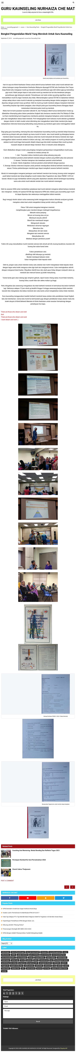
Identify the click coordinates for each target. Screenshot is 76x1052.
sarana (66, 965)
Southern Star (15, 968)
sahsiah (59, 965)
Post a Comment (7, 881)
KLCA (22, 960)
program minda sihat (16, 965)
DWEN (13, 955)
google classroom (23, 955)
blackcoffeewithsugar (18, 952)
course (26, 38)
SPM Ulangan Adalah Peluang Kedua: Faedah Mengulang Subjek (22, 933)
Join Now (38, 20)
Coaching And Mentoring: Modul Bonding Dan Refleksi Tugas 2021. (36, 850)
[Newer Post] (66, 887)
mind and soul (44, 960)
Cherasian (44, 952)
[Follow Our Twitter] (63, 898)
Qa (54, 965)
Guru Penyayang (21, 957)
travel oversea (31, 968)
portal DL (63, 963)
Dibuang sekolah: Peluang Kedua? (13, 925)
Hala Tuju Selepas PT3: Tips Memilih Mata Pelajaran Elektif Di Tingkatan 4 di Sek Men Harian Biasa (33, 917)
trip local (39, 968)
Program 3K (5, 965)
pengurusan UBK (32, 963)
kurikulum (29, 960)
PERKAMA (56, 963)
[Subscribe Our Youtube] (28, 898)
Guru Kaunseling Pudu (34, 38)
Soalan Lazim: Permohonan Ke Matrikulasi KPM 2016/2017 (21, 912)
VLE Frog (46, 968)
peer (51, 960)
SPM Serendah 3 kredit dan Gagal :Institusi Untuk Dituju (20, 908)
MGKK (36, 960)
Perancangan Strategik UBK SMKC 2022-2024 (17, 929)
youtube (4, 971)
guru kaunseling (45, 955)
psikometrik (39, 965)
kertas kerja (15, 960)
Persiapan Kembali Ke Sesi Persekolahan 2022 (29, 860)
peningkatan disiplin (45, 963)
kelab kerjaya (5, 960)
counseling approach (19, 38)
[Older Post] (72, 887)
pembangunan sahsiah (61, 960)
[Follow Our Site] (45, 898)
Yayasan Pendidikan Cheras (59, 968)
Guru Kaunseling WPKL (8, 957)
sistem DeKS (5, 968)
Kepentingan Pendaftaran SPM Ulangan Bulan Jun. (18, 921)
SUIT (23, 968)
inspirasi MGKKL (39, 957)
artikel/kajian (5, 952)
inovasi (31, 957)
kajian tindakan (51, 957)
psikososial (48, 965)
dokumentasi (5, 955)
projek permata (29, 965)
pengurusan (22, 963)
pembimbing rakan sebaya (9, 963)
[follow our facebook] (10, 898)
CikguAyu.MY (63, 1048)
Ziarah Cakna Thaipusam (21, 869)
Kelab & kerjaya (62, 957)
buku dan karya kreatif (32, 952)
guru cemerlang (34, 955)
